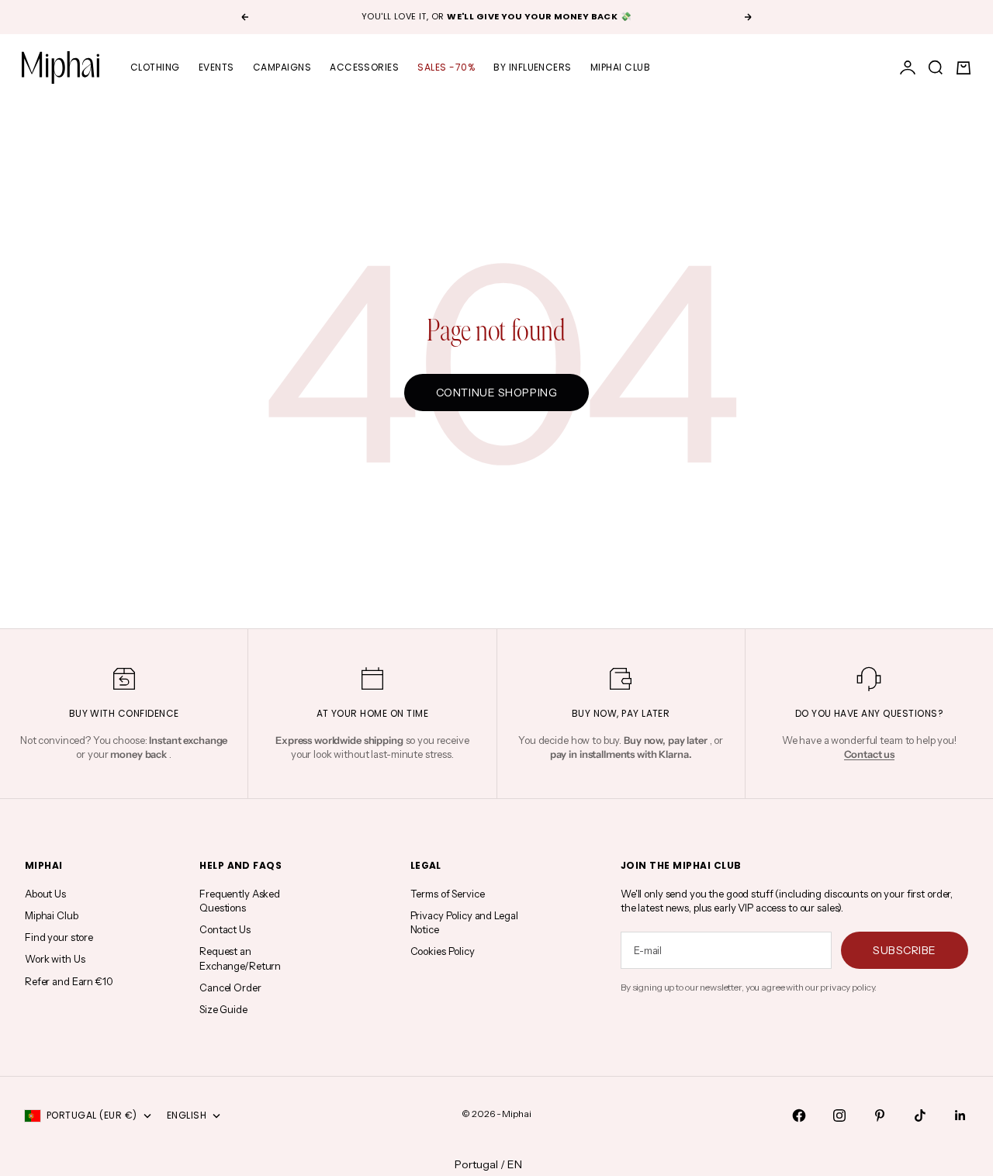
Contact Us (225, 929)
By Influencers (532, 67)
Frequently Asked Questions (239, 900)
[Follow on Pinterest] (879, 1115)
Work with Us (55, 959)
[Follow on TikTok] (920, 1115)
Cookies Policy (442, 951)
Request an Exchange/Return (240, 958)
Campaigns (282, 67)
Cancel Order (230, 987)
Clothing (155, 67)
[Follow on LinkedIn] (960, 1115)
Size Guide (223, 1009)
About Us (45, 893)
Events (216, 67)
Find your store (59, 937)
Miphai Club (620, 67)
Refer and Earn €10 (69, 981)
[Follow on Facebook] (799, 1115)
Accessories (364, 67)
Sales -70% (446, 67)
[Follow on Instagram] (839, 1115)
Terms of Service (447, 893)
